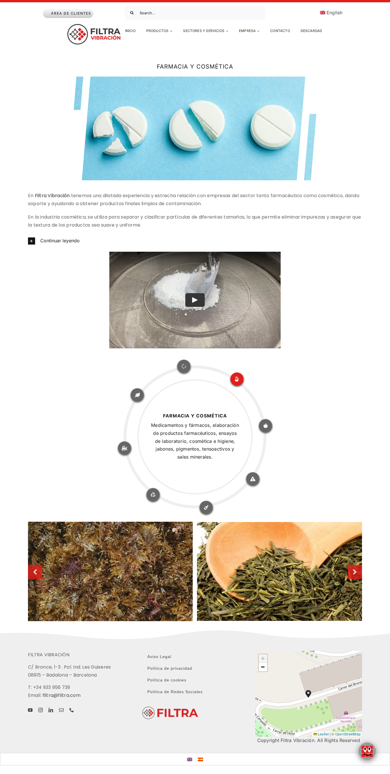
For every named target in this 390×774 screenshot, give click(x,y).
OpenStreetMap (348, 733)
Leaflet (323, 733)
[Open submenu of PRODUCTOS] (172, 31)
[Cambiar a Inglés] (189, 759)
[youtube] (30, 710)
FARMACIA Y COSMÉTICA (195, 416)
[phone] (71, 710)
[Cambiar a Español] (200, 759)
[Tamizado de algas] (110, 524)
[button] (195, 241)
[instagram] (40, 710)
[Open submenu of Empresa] (259, 31)
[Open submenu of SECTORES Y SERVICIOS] (228, 31)
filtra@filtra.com (62, 695)
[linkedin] (51, 710)
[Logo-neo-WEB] (94, 26)
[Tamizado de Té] (279, 525)
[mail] (61, 710)
